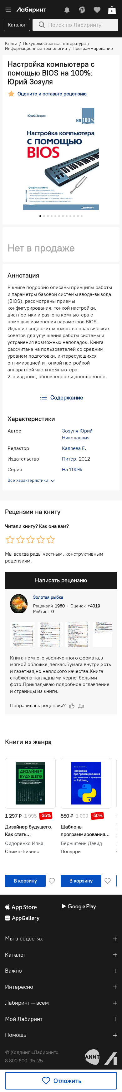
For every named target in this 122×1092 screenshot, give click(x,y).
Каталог (17, 25)
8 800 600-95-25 (24, 1061)
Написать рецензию (61, 580)
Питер (69, 459)
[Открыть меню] (8, 10)
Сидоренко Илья (24, 843)
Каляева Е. (74, 448)
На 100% (72, 469)
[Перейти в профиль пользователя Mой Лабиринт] (82, 10)
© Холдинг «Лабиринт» (31, 1052)
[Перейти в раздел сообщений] (67, 10)
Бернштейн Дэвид (81, 843)
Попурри (71, 851)
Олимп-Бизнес (22, 851)
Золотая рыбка (48, 597)
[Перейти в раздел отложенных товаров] (97, 10)
